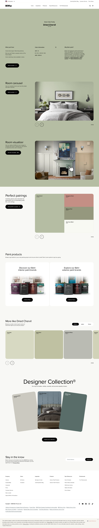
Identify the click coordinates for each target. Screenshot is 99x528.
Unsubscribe (20, 509)
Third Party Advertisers (44, 509)
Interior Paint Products (54, 480)
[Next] (42, 125)
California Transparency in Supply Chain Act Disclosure (17, 507)
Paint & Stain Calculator (69, 482)
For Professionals (83, 480)
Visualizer (22, 482)
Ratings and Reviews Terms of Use (57, 509)
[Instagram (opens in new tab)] (89, 504)
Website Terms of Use (71, 507)
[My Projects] (93, 6)
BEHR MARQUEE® (74, 57)
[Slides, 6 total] (64, 101)
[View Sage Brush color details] (49, 344)
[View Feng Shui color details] (19, 344)
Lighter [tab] (82, 324)
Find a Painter (67, 490)
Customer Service (9, 490)
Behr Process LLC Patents (11, 509)
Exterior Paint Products (55, 482)
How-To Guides (68, 480)
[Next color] (12, 363)
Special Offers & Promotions (11, 495)
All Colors (22, 480)
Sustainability (8, 482)
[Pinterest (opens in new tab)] (86, 504)
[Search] (90, 6)
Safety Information (68, 487)
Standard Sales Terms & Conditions (31, 509)
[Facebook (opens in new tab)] (79, 504)
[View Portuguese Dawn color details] (79, 200)
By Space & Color (38, 480)
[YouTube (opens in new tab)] (83, 504)
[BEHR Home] (8, 6)
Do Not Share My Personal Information (14, 511)
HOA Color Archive (69, 485)
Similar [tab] (75, 324)
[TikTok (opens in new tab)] (92, 504)
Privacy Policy (16, 462)
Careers (7, 480)
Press (7, 487)
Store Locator (8, 493)
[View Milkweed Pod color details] (79, 213)
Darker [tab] (89, 324)
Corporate (8, 485)
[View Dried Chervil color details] (49, 213)
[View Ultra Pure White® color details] (78, 226)
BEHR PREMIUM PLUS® (76, 58)
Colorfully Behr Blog (39, 482)
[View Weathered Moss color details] (78, 344)
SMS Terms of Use (62, 507)
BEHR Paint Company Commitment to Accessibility (46, 507)
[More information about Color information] (56, 47)
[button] (91, 521)
